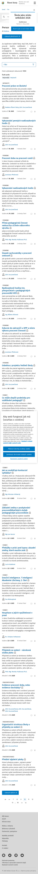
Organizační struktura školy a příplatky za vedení (16, 725)
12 (32, 799)
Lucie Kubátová (10, 564)
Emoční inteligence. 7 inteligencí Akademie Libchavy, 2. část (17, 579)
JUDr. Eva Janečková (25, 107)
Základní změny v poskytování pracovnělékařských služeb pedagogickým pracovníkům (16, 510)
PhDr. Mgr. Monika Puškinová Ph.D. (16, 240)
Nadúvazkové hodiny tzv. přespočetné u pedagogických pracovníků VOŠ (16, 290)
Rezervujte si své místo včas (23, 29)
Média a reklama (7, 826)
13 (12, 803)
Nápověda (5, 838)
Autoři (4, 819)
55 (18, 803)
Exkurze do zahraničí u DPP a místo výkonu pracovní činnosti (18, 329)
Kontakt (4, 845)
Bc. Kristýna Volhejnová (12, 637)
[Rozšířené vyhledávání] (4, 16)
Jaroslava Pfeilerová (11, 175)
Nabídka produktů (8, 836)
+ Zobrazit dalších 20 (10, 793)
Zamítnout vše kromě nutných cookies (19, 454)
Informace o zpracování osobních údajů (14, 862)
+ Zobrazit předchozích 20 (12, 36)
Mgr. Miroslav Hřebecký (12, 494)
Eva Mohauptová (10, 599)
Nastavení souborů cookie (10, 865)
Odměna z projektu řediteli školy (17, 365)
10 (25, 799)
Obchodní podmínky (8, 860)
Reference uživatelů (8, 829)
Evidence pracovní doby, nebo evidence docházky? (16, 686)
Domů (3, 9)
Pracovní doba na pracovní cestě (17, 158)
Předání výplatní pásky (12, 759)
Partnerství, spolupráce (9, 831)
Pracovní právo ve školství (14, 86)
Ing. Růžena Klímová (11, 315)
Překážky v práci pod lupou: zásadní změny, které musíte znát (19, 549)
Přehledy (5, 841)
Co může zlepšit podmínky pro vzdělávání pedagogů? (16, 399)
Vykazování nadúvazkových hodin (17, 188)
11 (28, 799)
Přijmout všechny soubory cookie (19, 449)
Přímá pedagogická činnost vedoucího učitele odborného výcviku (16, 225)
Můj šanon (5, 816)
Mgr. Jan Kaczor (10, 534)
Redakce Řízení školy (12, 107)
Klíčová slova (6, 822)
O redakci (5, 848)
